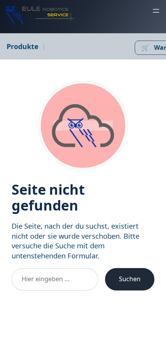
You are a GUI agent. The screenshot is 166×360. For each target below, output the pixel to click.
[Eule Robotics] (39, 14)
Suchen (130, 279)
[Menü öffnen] (156, 10)
